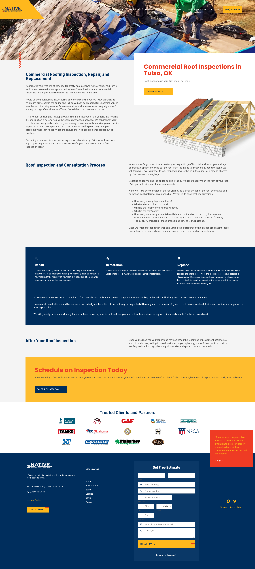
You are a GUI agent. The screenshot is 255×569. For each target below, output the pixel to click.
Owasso (89, 502)
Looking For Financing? (166, 555)
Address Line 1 (144, 501)
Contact (215, 9)
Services (116, 9)
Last (169, 479)
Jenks (88, 498)
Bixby (88, 489)
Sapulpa (89, 494)
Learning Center (197, 9)
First (140, 479)
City (139, 510)
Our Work (177, 9)
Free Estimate (147, 544)
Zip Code (142, 519)
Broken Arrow (92, 485)
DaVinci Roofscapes (140, 9)
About (102, 9)
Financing (161, 9)
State (158, 510)
